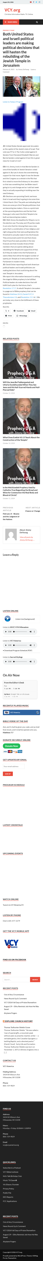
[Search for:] (21, 979)
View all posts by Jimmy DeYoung (27, 538)
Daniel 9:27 (27, 294)
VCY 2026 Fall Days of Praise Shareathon (20, 1002)
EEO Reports (8, 1197)
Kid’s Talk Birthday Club (12, 1176)
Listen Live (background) (25, 619)
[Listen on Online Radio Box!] (37, 713)
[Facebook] (34, 2)
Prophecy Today (8, 30)
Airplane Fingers (10, 1013)
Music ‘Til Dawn (10, 1180)
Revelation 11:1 (27, 297)
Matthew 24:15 (16, 294)
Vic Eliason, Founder (11, 1184)
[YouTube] (30, 2)
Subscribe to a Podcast (12, 1168)
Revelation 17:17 (9, 288)
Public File (7, 1193)
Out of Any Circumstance (14, 994)
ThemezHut (12, 1258)
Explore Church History (19, 1021)
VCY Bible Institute (10, 1172)
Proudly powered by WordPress (14, 1256)
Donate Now (11, 746)
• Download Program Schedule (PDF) (17, 650)
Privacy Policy (8, 1188)
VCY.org (12, 10)
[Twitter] (36, 2)
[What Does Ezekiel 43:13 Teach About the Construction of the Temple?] (21, 435)
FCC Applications (10, 1201)
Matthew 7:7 (8, 732)
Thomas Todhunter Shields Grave (17, 1027)
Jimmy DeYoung (23, 69)
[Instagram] (39, 2)
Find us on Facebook (14, 959)
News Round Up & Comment (15, 998)
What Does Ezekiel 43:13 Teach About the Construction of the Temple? (21, 438)
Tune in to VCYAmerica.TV (13, 905)
